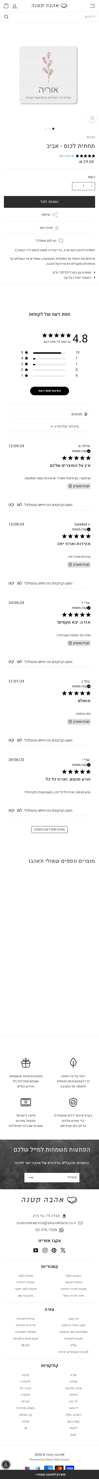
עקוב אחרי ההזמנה (73, 1325)
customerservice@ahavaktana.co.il (46, 1223)
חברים (26, 1401)
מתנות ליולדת (25, 1282)
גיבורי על (25, 1388)
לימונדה (25, 1381)
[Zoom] (92, 118)
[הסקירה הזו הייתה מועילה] (20, 505)
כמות (91, 177)
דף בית (90, 137)
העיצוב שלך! (73, 1276)
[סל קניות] (6, 6)
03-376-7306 (46, 1230)
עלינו (73, 1345)
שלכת (25, 1421)
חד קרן (73, 1401)
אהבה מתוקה (73, 1388)
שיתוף (45, 214)
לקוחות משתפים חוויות (73, 1352)
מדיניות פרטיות (26, 1325)
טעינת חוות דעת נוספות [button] (49, 829)
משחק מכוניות (25, 1408)
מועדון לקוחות (73, 1338)
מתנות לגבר (25, 1276)
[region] (50, 353)
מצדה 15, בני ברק (46, 1216)
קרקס (25, 1375)
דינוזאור (73, 1408)
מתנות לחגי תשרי (26, 1289)
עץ (25, 1428)
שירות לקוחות (26, 1318)
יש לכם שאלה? (46, 240)
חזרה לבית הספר (73, 1295)
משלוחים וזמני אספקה (73, 1332)
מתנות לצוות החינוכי (73, 1289)
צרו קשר (73, 1318)
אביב (73, 1375)
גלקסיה (25, 1394)
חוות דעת (46, 227)
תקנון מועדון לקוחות (26, 1338)
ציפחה (73, 1394)
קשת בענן (73, 1421)
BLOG (25, 1345)
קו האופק (25, 1415)
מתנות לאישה (73, 1282)
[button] (49, 1474)
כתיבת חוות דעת (49, 390)
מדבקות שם (25, 1295)
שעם (73, 1434)
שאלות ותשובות (25, 1332)
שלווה (73, 1381)
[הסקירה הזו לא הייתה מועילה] (12, 505)
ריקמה (73, 1428)
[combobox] (49, 17)
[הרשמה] (30, 1177)
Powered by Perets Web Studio (50, 1460)
